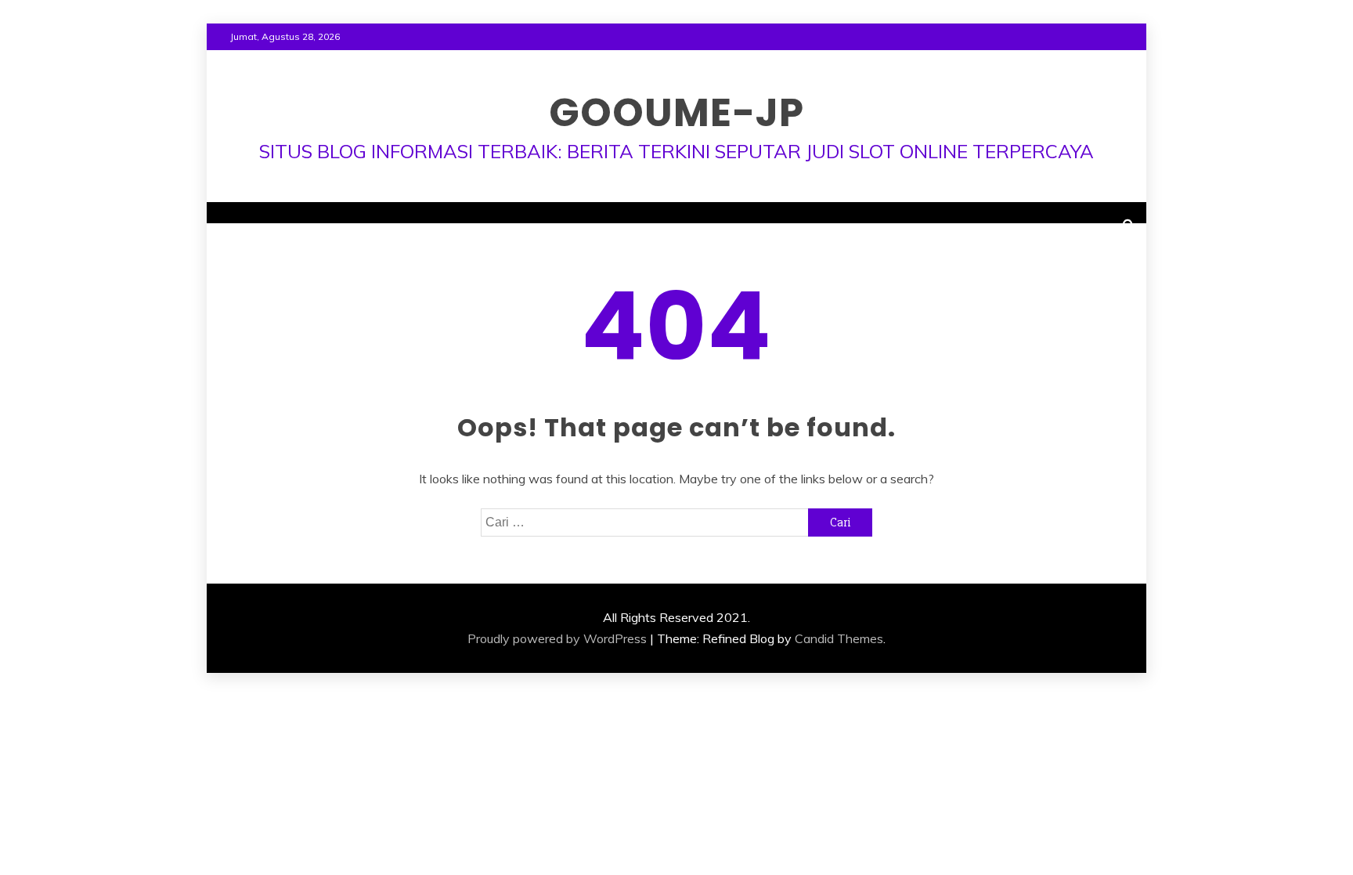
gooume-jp (676, 112)
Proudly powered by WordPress (557, 638)
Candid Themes (839, 638)
